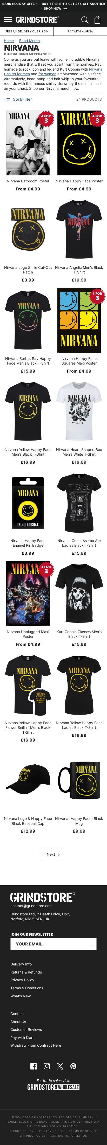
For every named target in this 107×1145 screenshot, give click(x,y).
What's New (20, 996)
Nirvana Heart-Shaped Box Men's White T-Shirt (79, 451)
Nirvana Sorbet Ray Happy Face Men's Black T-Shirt (28, 360)
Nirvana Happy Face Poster (79, 181)
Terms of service (83, 1131)
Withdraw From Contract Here (35, 1045)
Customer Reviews (26, 1029)
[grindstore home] (53, 897)
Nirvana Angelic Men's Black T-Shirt (79, 269)
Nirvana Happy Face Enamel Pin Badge (27, 542)
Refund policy (22, 1131)
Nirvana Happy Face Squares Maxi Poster (79, 360)
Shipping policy (32, 1135)
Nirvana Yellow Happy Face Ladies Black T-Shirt (79, 725)
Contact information (69, 1135)
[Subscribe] (90, 944)
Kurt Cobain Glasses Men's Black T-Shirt (79, 634)
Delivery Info (21, 964)
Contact (17, 1013)
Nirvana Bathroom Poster (28, 181)
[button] (98, 20)
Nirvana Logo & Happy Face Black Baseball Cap (28, 820)
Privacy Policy (22, 980)
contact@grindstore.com (31, 905)
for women (47, 74)
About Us (18, 1021)
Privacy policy (51, 1131)
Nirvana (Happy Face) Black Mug (79, 820)
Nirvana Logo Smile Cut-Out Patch (28, 269)
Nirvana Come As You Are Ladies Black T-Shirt (79, 542)
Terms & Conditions (26, 988)
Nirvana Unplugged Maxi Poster (28, 634)
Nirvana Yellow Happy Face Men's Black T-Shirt (28, 451)
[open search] (85, 20)
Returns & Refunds (26, 972)
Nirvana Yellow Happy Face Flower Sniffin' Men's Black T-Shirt (28, 727)
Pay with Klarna (23, 1037)
